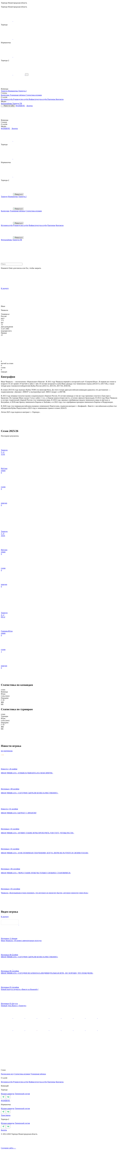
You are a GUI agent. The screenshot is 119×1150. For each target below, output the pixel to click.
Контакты (60, 99)
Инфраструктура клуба (38, 99)
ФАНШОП (20, 106)
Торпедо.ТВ (17, 103)
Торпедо (4, 91)
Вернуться (19, 194)
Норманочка (13, 91)
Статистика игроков (34, 95)
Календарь (5, 95)
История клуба (7, 99)
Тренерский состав (22, 1094)
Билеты (30, 106)
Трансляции (5, 1115)
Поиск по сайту (8, 106)
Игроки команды (7, 1094)
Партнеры (51, 99)
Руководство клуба (21, 99)
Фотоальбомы (6, 103)
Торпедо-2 (22, 91)
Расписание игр (7, 1074)
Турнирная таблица (18, 95)
